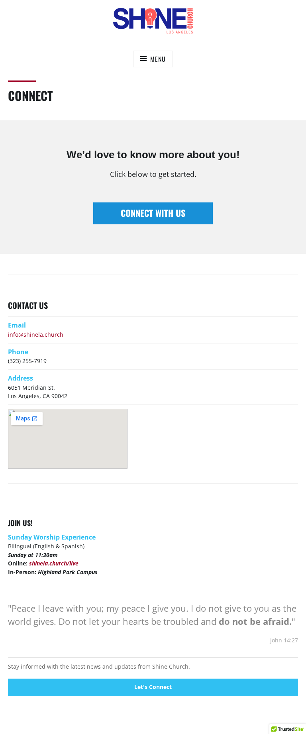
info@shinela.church (35, 334)
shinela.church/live (53, 563)
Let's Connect (153, 687)
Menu (157, 59)
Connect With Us (153, 212)
